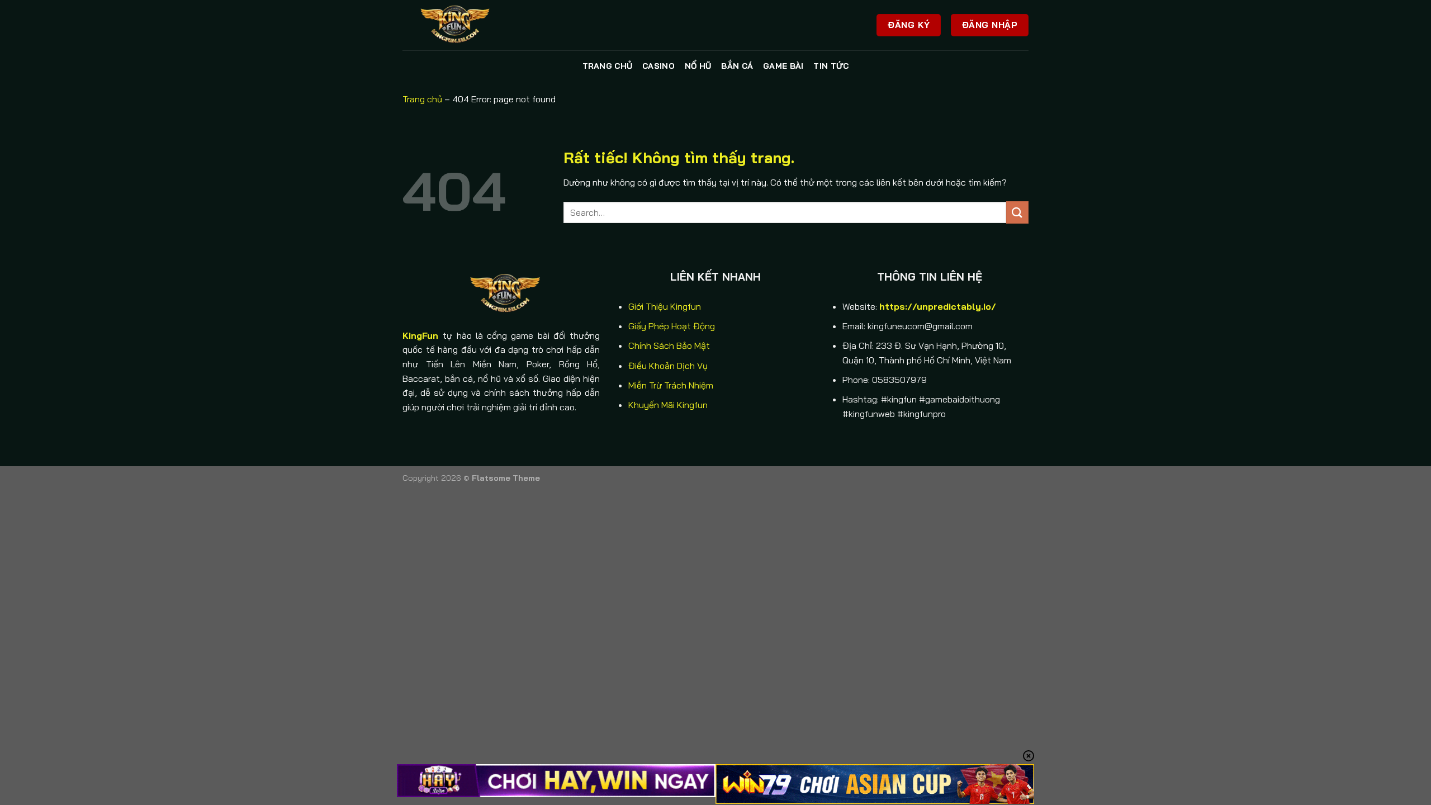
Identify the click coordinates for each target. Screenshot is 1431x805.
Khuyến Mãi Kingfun (668, 404)
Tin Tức (831, 66)
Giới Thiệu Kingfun (664, 306)
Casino (658, 66)
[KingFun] (458, 25)
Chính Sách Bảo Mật (669, 345)
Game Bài (783, 66)
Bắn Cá (737, 66)
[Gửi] (1017, 212)
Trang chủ (607, 66)
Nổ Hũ (698, 66)
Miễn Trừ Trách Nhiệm (670, 385)
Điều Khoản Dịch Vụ (668, 365)
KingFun (420, 335)
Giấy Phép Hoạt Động (671, 326)
